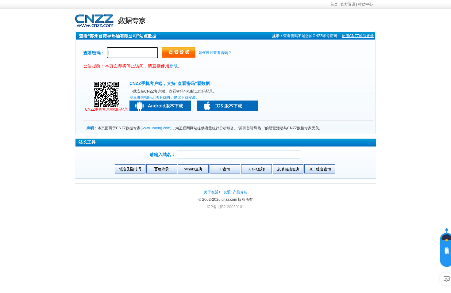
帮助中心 (365, 4)
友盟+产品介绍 (235, 192)
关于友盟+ (212, 192)
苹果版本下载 (227, 106)
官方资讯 (348, 4)
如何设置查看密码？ (215, 53)
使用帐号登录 (358, 36)
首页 (334, 4)
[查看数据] (178, 52)
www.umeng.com (156, 128)
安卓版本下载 (160, 106)
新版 (173, 65)
